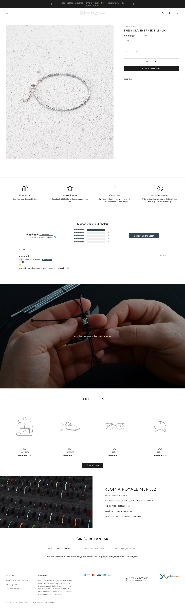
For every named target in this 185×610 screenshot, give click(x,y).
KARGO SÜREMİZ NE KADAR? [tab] (95, 549)
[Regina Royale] (92, 13)
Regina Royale (130, 26)
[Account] (169, 13)
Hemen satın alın (151, 68)
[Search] (162, 13)
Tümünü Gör (92, 465)
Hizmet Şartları (11, 585)
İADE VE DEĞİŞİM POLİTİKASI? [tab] (126, 549)
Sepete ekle (151, 61)
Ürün (25, 449)
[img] (24, 256)
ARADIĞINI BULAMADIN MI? (17, 581)
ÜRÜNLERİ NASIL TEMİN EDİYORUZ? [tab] (61, 549)
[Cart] (176, 13)
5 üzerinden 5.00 (46, 235)
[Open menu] (8, 13)
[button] (129, 36)
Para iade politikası (13, 589)
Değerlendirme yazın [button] (144, 236)
